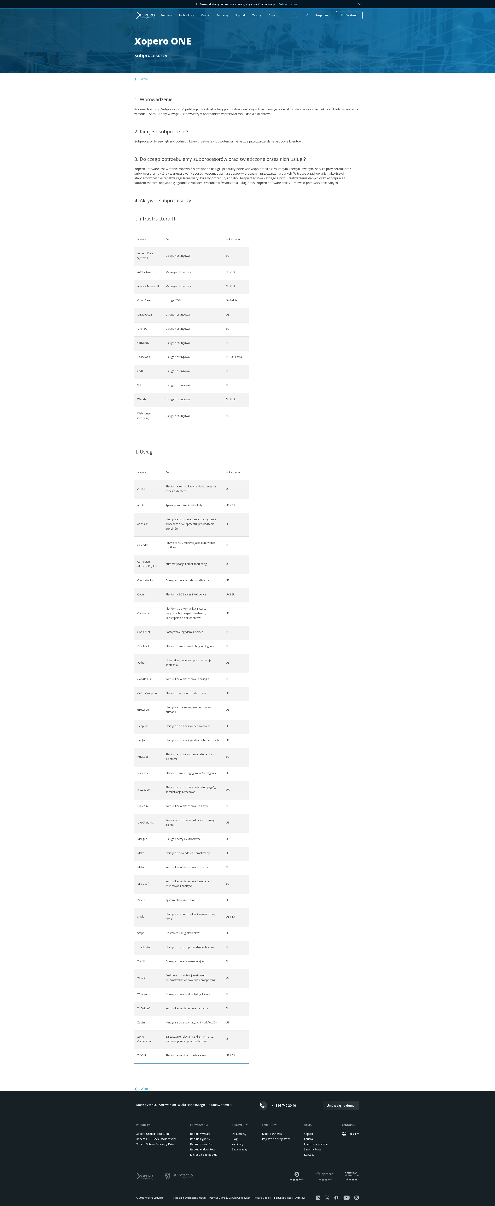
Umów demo (349, 15)
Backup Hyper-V (200, 1139)
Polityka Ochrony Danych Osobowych (229, 1197)
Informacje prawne (316, 1144)
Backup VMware (200, 1134)
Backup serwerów (201, 1144)
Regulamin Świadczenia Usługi (189, 1197)
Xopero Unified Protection (152, 1134)
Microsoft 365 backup (203, 1154)
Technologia (186, 15)
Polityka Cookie (262, 1197)
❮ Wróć (141, 79)
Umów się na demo (341, 1105)
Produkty (166, 15)
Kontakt (309, 1154)
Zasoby (256, 15)
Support (240, 15)
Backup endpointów (202, 1149)
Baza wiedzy (239, 1149)
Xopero (308, 1134)
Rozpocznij (322, 15)
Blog (234, 1139)
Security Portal (313, 1149)
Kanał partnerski (272, 1134)
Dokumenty (239, 1134)
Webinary (237, 1144)
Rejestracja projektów (276, 1139)
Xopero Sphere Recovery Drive (155, 1144)
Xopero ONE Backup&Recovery (156, 1139)
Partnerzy (222, 15)
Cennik (205, 15)
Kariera (308, 1139)
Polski (352, 1134)
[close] (359, 4)
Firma (272, 15)
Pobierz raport (288, 4)
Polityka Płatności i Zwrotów (289, 1197)
